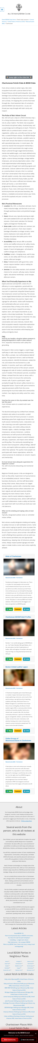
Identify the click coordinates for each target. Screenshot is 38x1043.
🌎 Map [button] (9, 609)
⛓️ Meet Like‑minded (27, 1040)
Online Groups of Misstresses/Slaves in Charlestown (18, 739)
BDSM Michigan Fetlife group (12, 1007)
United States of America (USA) (16, 21)
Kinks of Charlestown (13, 556)
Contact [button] (18, 609)
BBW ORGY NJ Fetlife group (12, 988)
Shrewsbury (30, 968)
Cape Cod (7, 963)
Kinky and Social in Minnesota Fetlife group (15, 983)
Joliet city (24, 1001)
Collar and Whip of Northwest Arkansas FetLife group (18, 1016)
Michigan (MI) (29, 992)
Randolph (7, 968)
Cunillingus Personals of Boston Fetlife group (15, 1003)
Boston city (30, 961)
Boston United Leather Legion (17, 667)
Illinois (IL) (30, 1001)
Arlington (18, 961)
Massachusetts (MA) (10, 577)
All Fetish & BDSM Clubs (19, 14)
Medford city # (18, 966)
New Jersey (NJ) (25, 988)
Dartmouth (30, 963)
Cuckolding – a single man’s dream (19, 940)
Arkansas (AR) (26, 1012)
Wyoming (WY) (15, 979)
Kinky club (7, 979)
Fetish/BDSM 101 (19, 933)
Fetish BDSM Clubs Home (9, 19)
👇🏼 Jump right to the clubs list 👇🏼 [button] (19, 77)
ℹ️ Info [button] (26, 609)
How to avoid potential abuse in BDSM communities (19, 935)
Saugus (18, 968)
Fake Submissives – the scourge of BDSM (19, 942)
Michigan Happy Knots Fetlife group (14, 992)
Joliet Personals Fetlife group (13, 1001)
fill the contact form (26, 821)
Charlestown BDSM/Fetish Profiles (18, 617)
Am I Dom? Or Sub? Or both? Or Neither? (19, 938)
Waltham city (18, 970)
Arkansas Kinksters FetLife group (12, 1012)
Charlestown (19, 577)
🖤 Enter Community (8, 1040)
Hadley (6, 966)
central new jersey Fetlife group (12, 996)
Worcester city (30, 970)
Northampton (30, 966)
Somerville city (6, 970)
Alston (6, 961)
